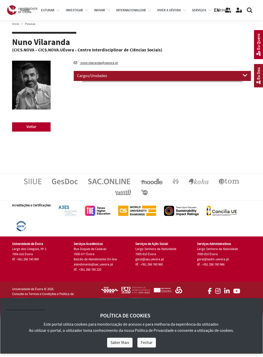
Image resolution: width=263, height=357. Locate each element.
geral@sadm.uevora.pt (213, 259)
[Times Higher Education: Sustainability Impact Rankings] (181, 210)
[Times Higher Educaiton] (97, 210)
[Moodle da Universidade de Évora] (151, 181)
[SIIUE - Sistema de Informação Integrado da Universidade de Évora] (33, 181)
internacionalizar (131, 10)
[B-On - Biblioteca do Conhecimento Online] (144, 192)
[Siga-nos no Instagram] (218, 289)
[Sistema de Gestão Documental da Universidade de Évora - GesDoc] (65, 181)
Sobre (25, 10)
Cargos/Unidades (92, 75)
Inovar (99, 10)
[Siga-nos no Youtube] (236, 289)
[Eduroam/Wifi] (123, 192)
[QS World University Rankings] (137, 210)
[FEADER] (162, 291)
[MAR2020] (109, 291)
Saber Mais (119, 342)
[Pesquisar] (249, 10)
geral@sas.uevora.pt (149, 259)
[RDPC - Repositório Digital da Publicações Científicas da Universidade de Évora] (176, 181)
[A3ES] (68, 210)
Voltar (31, 126)
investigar (74, 10)
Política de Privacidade (154, 330)
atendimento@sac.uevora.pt (93, 264)
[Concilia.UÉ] (221, 210)
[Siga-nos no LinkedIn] (227, 289)
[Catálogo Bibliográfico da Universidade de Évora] (199, 181)
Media (222, 10)
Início (15, 24)
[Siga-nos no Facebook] (210, 289)
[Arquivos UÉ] (229, 181)
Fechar (147, 342)
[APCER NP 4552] (21, 226)
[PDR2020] (135, 291)
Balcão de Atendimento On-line (95, 259)
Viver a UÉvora (169, 10)
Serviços (199, 10)
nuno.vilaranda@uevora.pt (99, 63)
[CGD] (179, 291)
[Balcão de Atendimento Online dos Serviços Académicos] (109, 181)
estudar (47, 10)
